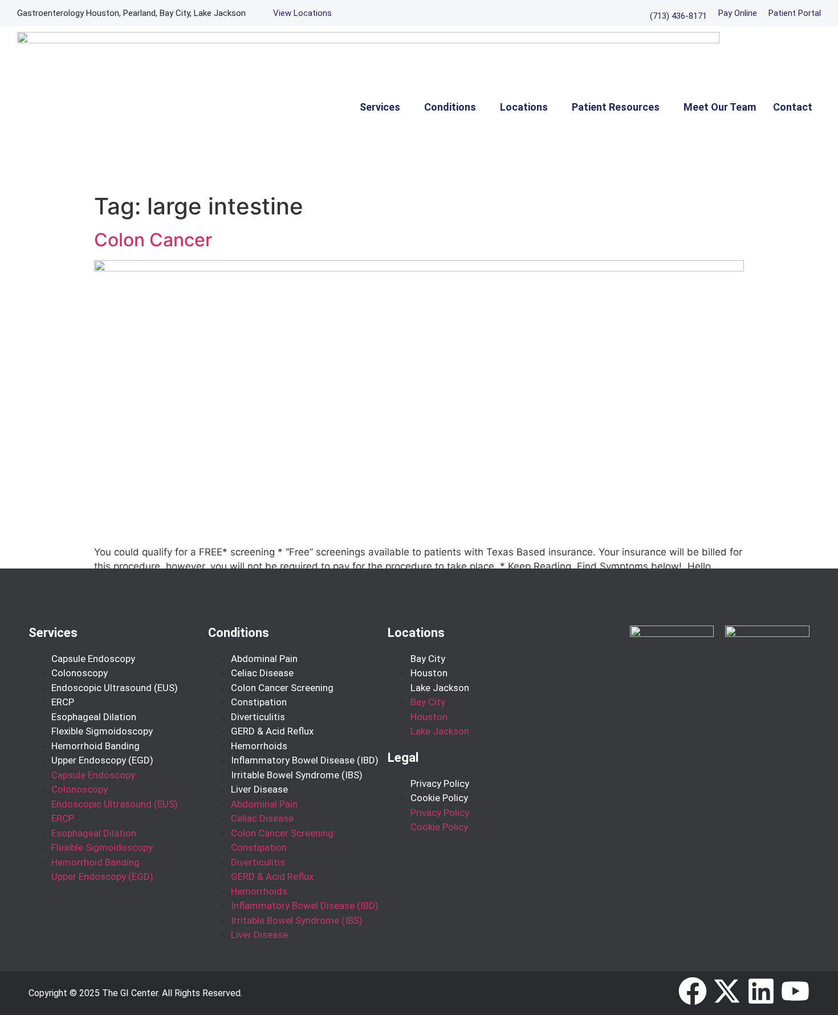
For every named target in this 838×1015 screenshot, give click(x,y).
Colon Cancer (153, 240)
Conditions (450, 107)
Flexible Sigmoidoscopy (102, 731)
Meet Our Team (720, 107)
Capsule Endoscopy (93, 658)
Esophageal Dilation (93, 716)
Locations (524, 107)
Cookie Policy (439, 797)
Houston (429, 673)
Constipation (259, 702)
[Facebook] (692, 991)
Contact (792, 107)
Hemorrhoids (259, 746)
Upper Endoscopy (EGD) (102, 760)
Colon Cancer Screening (282, 687)
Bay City (427, 658)
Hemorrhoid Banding (95, 746)
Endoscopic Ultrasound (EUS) (114, 687)
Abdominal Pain (264, 658)
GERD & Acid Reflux (272, 731)
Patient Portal (794, 13)
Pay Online (737, 13)
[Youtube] (795, 991)
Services (380, 107)
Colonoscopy (79, 673)
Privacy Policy (439, 783)
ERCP (62, 702)
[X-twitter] (727, 991)
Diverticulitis (258, 716)
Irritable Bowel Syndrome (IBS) (297, 775)
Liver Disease (259, 789)
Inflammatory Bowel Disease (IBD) (305, 760)
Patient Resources (616, 107)
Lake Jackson (439, 687)
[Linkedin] (761, 991)
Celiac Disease (262, 673)
